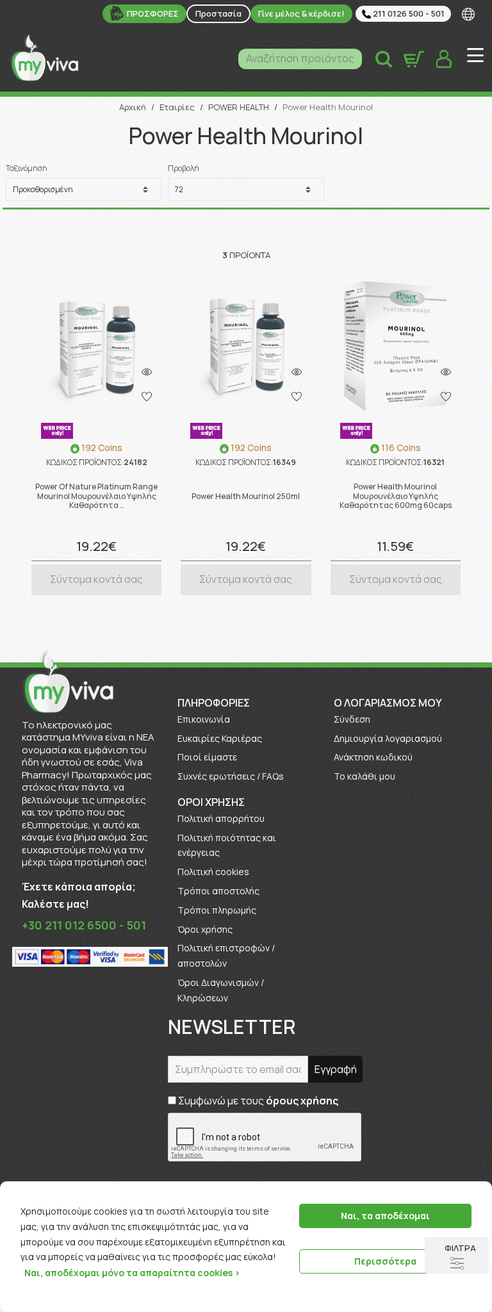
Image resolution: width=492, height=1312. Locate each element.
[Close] (478, 1192)
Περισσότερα (385, 1261)
